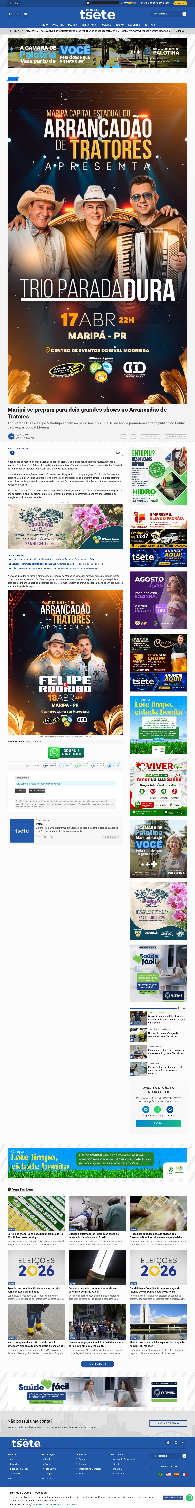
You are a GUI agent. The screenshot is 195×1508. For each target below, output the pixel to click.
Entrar (15, 3)
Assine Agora (167, 1423)
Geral (116, 1464)
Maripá (74, 24)
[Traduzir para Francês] (184, 1474)
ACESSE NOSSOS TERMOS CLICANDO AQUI (56, 1504)
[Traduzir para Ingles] (168, 1474)
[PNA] (97, 1391)
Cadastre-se (38, 791)
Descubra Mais (96, 1364)
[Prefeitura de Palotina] (158, 973)
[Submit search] (184, 14)
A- (124, 436)
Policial (107, 24)
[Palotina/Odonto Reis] (158, 662)
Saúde (82, 1459)
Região (120, 24)
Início (45, 24)
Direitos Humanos (19, 1469)
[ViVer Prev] (158, 786)
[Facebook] (45, 837)
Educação (49, 1454)
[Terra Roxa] (97, 53)
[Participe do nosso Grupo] (65, 753)
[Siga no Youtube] (25, 14)
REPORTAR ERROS (176, 436)
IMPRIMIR (151, 436)
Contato (149, 25)
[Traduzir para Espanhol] (176, 1474)
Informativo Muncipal (90, 1469)
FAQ (12, 1478)
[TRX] (158, 600)
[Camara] (158, 849)
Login (21, 791)
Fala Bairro (50, 1469)
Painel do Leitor (168, 1466)
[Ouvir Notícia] (12, 453)
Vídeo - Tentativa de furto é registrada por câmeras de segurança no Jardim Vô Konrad (138, 31)
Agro (12, 1459)
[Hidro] (158, 475)
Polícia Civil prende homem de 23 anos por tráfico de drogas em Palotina (50, 31)
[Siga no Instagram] (18, 14)
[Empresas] (158, 538)
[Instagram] (38, 837)
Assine (182, 3)
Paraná (83, 1464)
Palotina (59, 24)
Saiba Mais (110, 837)
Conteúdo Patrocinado (124, 1459)
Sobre (82, 1473)
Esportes (135, 24)
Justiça (48, 1459)
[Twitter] (52, 837)
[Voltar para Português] (160, 1474)
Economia (118, 1454)
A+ (133, 436)
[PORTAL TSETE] (97, 13)
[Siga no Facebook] (10, 14)
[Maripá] (158, 911)
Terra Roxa (90, 24)
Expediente (118, 1473)
